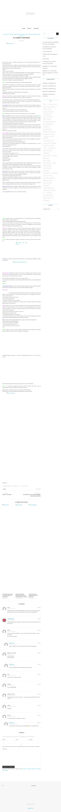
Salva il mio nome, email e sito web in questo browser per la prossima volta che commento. (21, 746)
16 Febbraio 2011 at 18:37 (11, 685)
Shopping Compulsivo (33, 34)
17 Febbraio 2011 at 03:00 (11, 631)
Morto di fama (46, 160)
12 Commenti (38, 489)
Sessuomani (46, 185)
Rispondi (39, 607)
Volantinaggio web (47, 195)
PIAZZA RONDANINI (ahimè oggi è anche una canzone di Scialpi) (21, 595)
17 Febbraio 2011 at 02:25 (11, 654)
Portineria (54, 173)
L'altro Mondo (51, 148)
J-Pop (44, 148)
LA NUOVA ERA (46, 58)
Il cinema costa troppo (49, 134)
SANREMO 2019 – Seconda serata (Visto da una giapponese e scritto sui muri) (50, 72)
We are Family (25, 486)
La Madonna (46, 153)
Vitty (38, 115)
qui (37, 187)
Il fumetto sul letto (48, 140)
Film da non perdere (48, 124)
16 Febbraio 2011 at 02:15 (11, 716)
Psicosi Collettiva (47, 175)
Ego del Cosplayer (47, 116)
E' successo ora (47, 114)
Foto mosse (46, 126)
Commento (4, 748)
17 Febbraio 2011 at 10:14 (13, 644)
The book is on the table (49, 190)
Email (17, 739)
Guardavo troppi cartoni (49, 131)
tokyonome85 (10, 618)
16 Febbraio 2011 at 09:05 (11, 695)
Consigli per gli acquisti (7, 486)
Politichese (46, 170)
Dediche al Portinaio (48, 111)
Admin (4, 489)
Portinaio (11, 643)
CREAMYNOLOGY (52, 83)
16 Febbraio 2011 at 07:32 (11, 706)
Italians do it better (8, 34)
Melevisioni (16, 34)
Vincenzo (45, 91)
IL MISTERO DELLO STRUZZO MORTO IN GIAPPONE (33, 595)
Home (23, 28)
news (54, 163)
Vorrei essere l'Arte (48, 197)
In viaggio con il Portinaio (49, 143)
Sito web (30, 739)
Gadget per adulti (47, 129)
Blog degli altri (53, 104)
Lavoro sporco (47, 155)
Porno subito (46, 173)
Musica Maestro (23, 34)
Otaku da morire (47, 168)
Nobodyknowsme (47, 165)
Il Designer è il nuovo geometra (48, 137)
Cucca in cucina (47, 109)
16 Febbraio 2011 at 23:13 (11, 675)
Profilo (29, 28)
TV (20, 486)
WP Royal (33, 804)
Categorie (36, 28)
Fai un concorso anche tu (49, 121)
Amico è (45, 104)
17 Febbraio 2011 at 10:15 (13, 665)
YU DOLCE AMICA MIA (47, 51)
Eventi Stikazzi (47, 119)
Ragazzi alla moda (47, 180)
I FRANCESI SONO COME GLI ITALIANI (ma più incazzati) (7, 595)
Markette (55, 155)
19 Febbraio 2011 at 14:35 (11, 608)
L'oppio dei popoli (47, 150)
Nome (4, 739)
